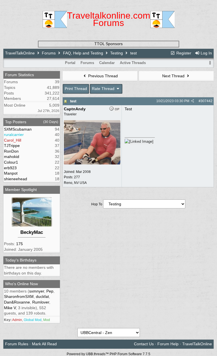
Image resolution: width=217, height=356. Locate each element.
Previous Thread (102, 76)
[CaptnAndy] (92, 163)
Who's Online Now (21, 284)
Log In (205, 53)
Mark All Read (44, 344)
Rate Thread (104, 88)
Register (183, 53)
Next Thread (174, 76)
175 (19, 243)
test (73, 101)
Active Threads (133, 63)
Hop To (96, 204)
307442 (206, 101)
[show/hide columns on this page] (210, 63)
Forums (49, 53)
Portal (70, 63)
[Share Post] (192, 101)
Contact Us (144, 344)
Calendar (107, 63)
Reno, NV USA (75, 183)
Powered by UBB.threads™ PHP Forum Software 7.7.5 (108, 354)
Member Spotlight (21, 189)
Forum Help (168, 344)
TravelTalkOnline (20, 53)
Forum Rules (16, 344)
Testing (116, 53)
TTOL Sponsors (108, 43)
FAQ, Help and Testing (83, 53)
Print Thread (76, 88)
